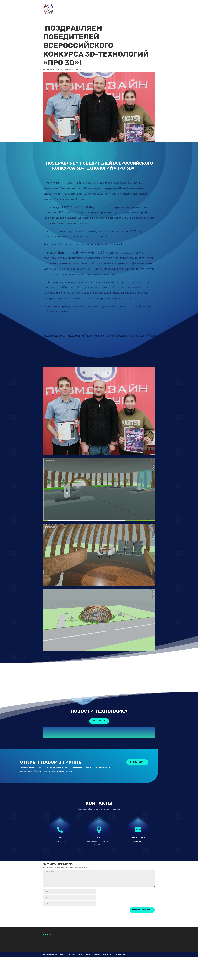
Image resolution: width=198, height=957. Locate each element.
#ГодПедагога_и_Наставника (164, 335)
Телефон (59, 838)
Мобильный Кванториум (65, 9)
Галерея (104, 4)
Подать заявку (115, 4)
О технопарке (70, 4)
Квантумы (83, 4)
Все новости (99, 721)
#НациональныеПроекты (99, 335)
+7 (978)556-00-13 (60, 841)
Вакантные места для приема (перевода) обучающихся (126, 9)
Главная (59, 4)
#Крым (48, 335)
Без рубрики (64, 69)
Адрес (99, 838)
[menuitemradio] (99, 259)
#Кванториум (76, 335)
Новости (95, 4)
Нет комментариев (75, 69)
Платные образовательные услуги (104, 14)
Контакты (127, 4)
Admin (47, 69)
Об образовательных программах (90, 9)
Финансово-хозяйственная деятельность (72, 14)
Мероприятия (125, 14)
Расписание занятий (142, 4)
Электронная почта (138, 838)
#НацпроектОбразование (131, 335)
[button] (99, 177)
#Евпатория (59, 335)
